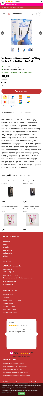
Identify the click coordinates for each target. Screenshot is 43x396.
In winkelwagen (22, 91)
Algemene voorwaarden (12, 300)
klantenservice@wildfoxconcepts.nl (20, 278)
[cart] (36, 14)
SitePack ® (32, 382)
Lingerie (6, 247)
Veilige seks (7, 253)
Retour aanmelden (10, 312)
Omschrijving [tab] (8, 113)
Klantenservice (8, 294)
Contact (6, 297)
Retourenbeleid (9, 306)
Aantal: (3, 82)
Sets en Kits (7, 250)
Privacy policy (8, 303)
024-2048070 (15, 275)
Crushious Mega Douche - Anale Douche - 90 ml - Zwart (31, 209)
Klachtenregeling (9, 309)
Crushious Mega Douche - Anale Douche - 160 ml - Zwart (10, 209)
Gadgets (6, 241)
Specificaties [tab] (25, 113)
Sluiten (21, 393)
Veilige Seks (12, 106)
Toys (5, 244)
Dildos (5, 256)
